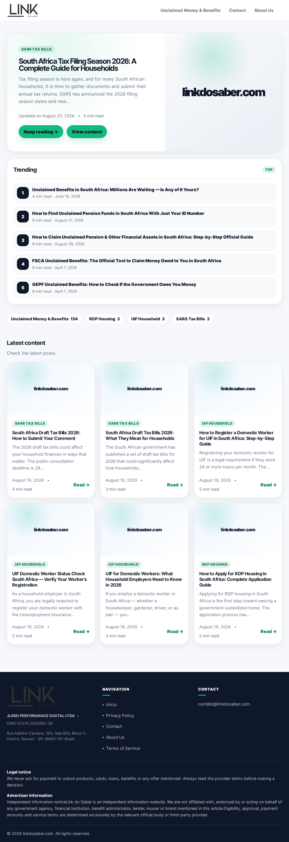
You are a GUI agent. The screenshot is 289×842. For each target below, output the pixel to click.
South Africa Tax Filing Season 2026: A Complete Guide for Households (77, 64)
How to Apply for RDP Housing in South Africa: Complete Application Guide (235, 579)
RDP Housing (104, 318)
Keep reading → (41, 132)
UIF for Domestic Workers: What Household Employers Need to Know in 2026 (144, 579)
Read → (81, 485)
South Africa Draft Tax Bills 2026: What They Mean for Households (140, 435)
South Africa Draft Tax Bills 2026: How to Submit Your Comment (46, 435)
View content (87, 132)
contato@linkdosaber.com (224, 704)
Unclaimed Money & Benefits (191, 10)
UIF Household (148, 318)
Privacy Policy (120, 715)
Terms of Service (123, 748)
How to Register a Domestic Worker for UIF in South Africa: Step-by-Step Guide (236, 438)
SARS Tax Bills (36, 49)
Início (111, 704)
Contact (237, 10)
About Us (264, 10)
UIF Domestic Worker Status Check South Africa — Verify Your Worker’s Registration (49, 579)
